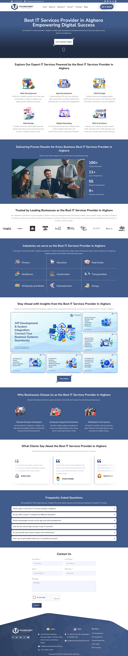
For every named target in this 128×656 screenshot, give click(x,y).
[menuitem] (61, 7)
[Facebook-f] (13, 637)
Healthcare (27, 274)
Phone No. (68, 569)
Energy (95, 285)
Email (34, 569)
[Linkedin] (107, 1)
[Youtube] (115, 1)
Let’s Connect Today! (64, 42)
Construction (63, 274)
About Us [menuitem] (52, 7)
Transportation (99, 274)
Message (35, 579)
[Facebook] (105, 1)
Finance (26, 262)
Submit (37, 605)
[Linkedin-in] (16, 637)
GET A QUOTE (107, 7)
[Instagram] (113, 1)
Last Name (68, 559)
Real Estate (97, 262)
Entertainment (64, 285)
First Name (36, 559)
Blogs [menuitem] (86, 7)
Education (62, 262)
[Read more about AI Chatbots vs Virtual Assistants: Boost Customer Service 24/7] (28, 363)
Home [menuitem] (45, 7)
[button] (64, 508)
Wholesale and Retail (33, 285)
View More (64, 379)
